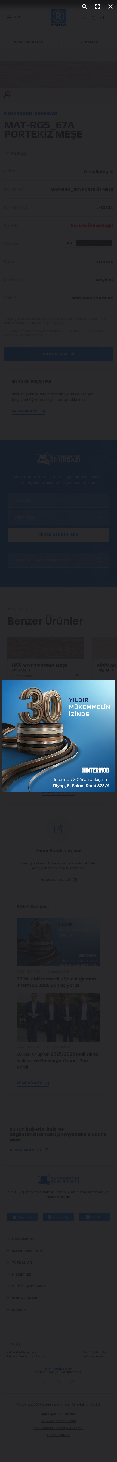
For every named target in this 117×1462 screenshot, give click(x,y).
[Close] (110, 6)
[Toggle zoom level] (84, 6)
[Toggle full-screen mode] (97, 6)
